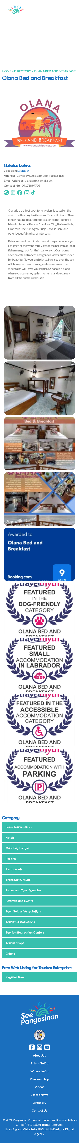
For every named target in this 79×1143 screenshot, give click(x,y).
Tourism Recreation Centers (25, 932)
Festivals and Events (19, 901)
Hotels (10, 837)
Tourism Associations (20, 922)
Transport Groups (18, 880)
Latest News (39, 1094)
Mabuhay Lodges (17, 165)
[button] (71, 12)
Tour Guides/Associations (24, 911)
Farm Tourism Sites (19, 827)
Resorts (11, 859)
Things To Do (39, 1063)
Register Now (15, 977)
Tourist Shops (15, 943)
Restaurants (14, 869)
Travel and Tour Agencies (23, 890)
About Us (39, 1055)
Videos (39, 1087)
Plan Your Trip (39, 1079)
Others (10, 953)
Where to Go (39, 1071)
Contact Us (39, 1110)
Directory (39, 1102)
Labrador (23, 170)
